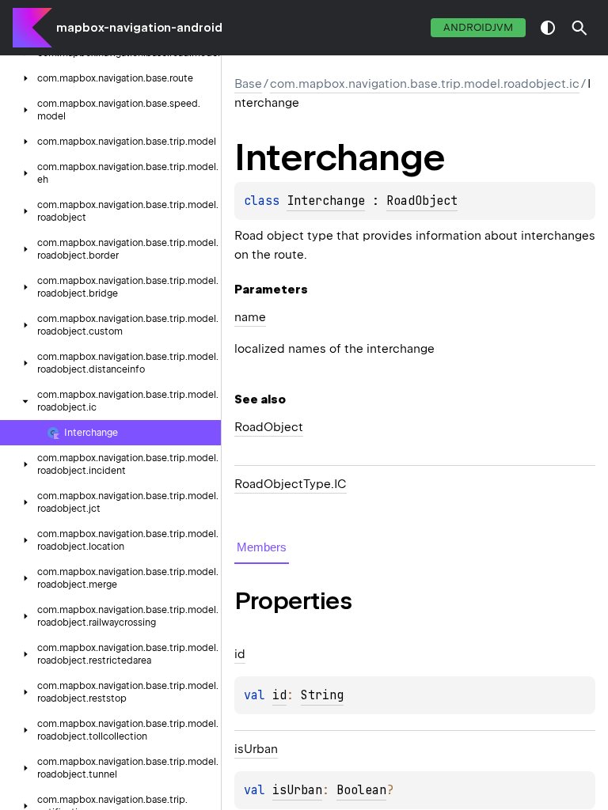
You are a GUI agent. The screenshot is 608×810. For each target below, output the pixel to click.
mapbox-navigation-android (139, 28)
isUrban (297, 790)
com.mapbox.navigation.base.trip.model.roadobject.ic (425, 84)
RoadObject (422, 201)
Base (248, 84)
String (322, 695)
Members (262, 547)
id (279, 695)
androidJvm (478, 27)
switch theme (548, 28)
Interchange (326, 201)
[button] (579, 28)
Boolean (361, 790)
